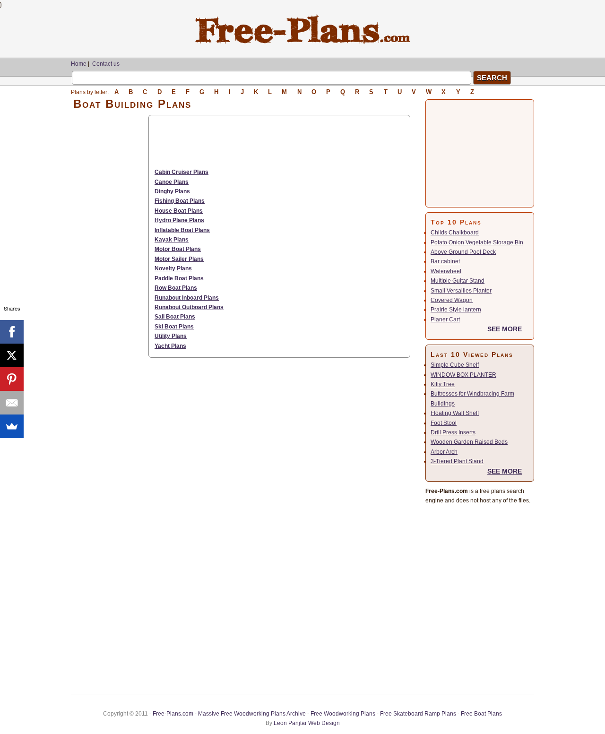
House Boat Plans (179, 210)
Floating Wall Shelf (455, 413)
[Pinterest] (12, 379)
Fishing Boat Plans (180, 201)
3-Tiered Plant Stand (457, 461)
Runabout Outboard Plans (189, 307)
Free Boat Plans (481, 713)
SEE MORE (504, 329)
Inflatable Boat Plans (182, 230)
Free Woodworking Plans (343, 713)
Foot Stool (444, 423)
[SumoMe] (12, 426)
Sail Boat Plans (175, 316)
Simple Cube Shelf (455, 365)
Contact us (106, 63)
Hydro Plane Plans (179, 220)
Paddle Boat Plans (179, 278)
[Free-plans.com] (302, 42)
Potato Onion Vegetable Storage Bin (477, 242)
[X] (12, 355)
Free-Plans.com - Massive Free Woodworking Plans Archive (229, 713)
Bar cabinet (445, 261)
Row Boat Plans (176, 288)
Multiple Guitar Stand (457, 280)
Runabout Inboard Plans (187, 297)
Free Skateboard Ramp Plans (418, 713)
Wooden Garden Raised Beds (469, 442)
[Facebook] (12, 332)
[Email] (12, 402)
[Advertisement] (109, 256)
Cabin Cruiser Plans (181, 172)
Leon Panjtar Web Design (307, 723)
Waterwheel (446, 271)
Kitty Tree (443, 384)
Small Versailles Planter (461, 290)
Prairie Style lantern (456, 309)
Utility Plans (171, 336)
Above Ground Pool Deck (463, 252)
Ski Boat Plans (174, 326)
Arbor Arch (444, 452)
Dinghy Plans (172, 191)
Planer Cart (445, 319)
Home (78, 63)
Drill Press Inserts (453, 432)
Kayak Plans (172, 239)
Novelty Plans (173, 268)
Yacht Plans (170, 346)
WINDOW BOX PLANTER (463, 374)
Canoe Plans (172, 182)
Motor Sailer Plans (179, 259)
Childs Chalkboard (455, 232)
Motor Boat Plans (178, 249)
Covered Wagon (452, 300)
